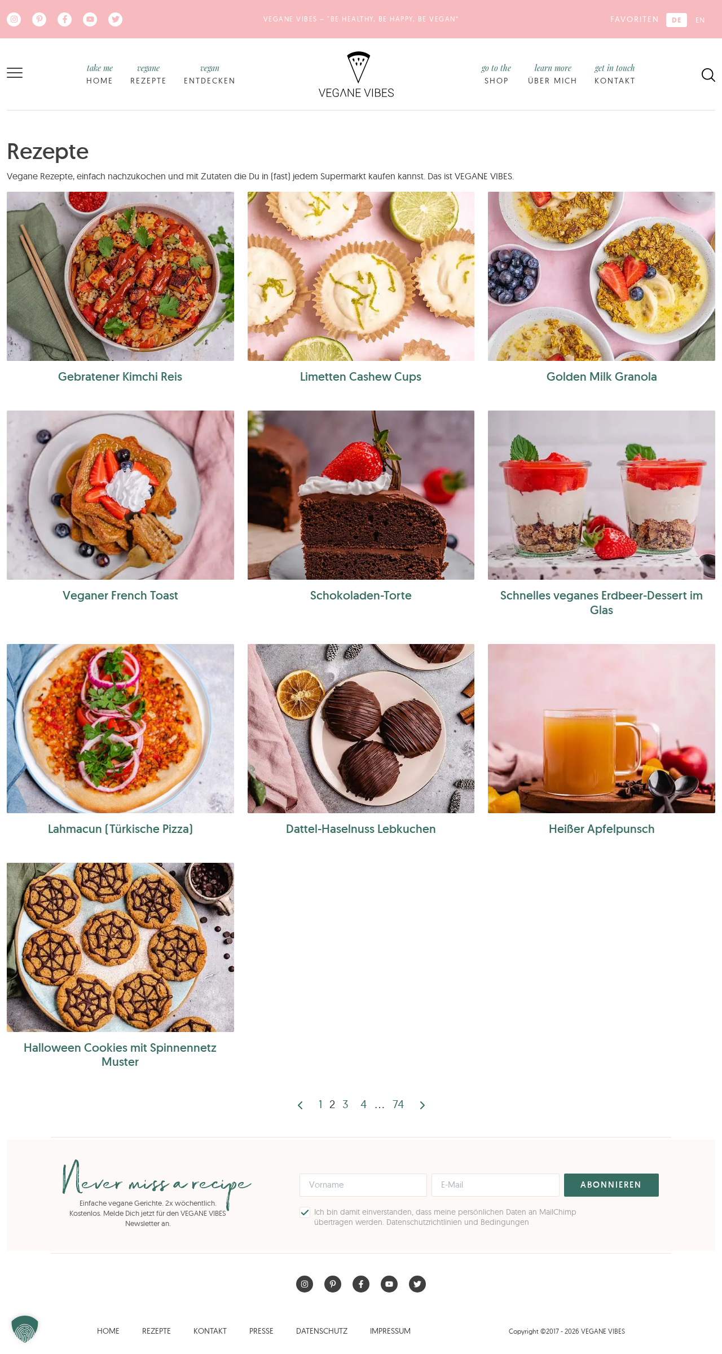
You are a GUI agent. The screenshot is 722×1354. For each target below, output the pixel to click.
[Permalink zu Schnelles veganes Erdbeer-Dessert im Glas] (601, 495)
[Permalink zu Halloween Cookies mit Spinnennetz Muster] (120, 947)
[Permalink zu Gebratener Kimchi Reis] (120, 276)
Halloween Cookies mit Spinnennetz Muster (120, 1054)
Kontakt (615, 74)
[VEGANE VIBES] (356, 73)
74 (398, 1104)
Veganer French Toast (120, 595)
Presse (261, 1331)
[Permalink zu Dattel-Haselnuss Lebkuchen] (361, 728)
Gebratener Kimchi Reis (120, 376)
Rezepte (148, 74)
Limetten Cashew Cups (360, 376)
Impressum (390, 1331)
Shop (496, 74)
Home (99, 74)
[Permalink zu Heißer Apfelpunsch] (601, 728)
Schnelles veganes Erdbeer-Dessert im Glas (601, 602)
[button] (25, 1329)
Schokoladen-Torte (361, 595)
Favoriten (634, 19)
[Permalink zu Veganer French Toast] (120, 495)
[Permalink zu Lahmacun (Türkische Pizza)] (120, 728)
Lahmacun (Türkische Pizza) (120, 828)
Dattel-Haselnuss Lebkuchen (361, 828)
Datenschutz (321, 1331)
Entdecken (210, 74)
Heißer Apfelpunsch (602, 828)
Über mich (553, 74)
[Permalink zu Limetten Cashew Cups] (361, 276)
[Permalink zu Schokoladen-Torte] (361, 495)
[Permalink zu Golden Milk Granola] (601, 276)
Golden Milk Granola (602, 376)
